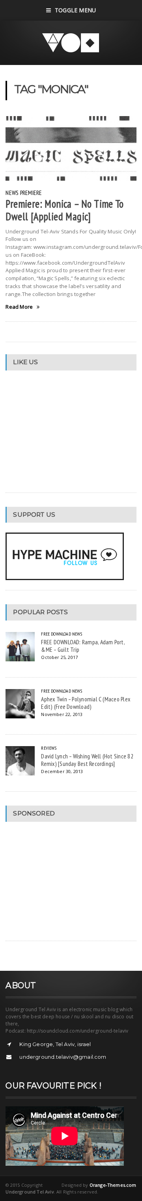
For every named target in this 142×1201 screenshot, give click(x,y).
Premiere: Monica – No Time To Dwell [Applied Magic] (64, 210)
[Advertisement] (65, 881)
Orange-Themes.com (113, 1185)
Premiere (31, 193)
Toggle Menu (75, 10)
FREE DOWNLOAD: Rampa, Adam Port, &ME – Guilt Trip (83, 645)
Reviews (48, 748)
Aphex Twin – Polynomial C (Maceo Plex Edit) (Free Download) (85, 702)
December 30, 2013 (62, 771)
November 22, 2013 (61, 714)
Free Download (56, 634)
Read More (19, 306)
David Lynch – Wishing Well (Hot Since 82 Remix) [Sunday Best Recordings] (87, 760)
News (12, 193)
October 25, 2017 (59, 657)
